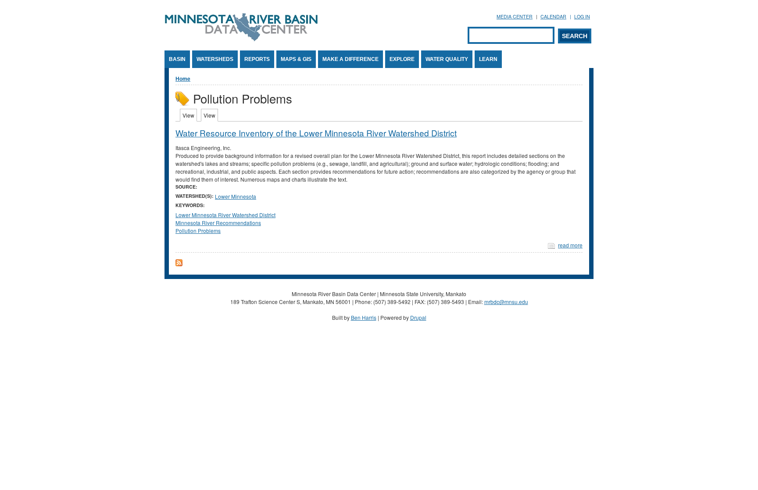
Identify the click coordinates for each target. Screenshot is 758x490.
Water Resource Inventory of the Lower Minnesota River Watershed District (316, 133)
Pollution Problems (198, 230)
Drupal (418, 317)
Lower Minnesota (235, 196)
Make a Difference (350, 59)
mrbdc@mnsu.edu (506, 301)
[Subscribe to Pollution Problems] (178, 264)
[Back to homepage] (241, 39)
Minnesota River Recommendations (218, 222)
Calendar (553, 16)
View (189, 115)
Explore (402, 59)
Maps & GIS (296, 59)
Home (182, 78)
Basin (177, 59)
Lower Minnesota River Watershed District (225, 214)
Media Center (515, 16)
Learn (488, 59)
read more (570, 245)
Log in (582, 16)
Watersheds (215, 59)
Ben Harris (363, 317)
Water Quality (446, 59)
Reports (257, 59)
